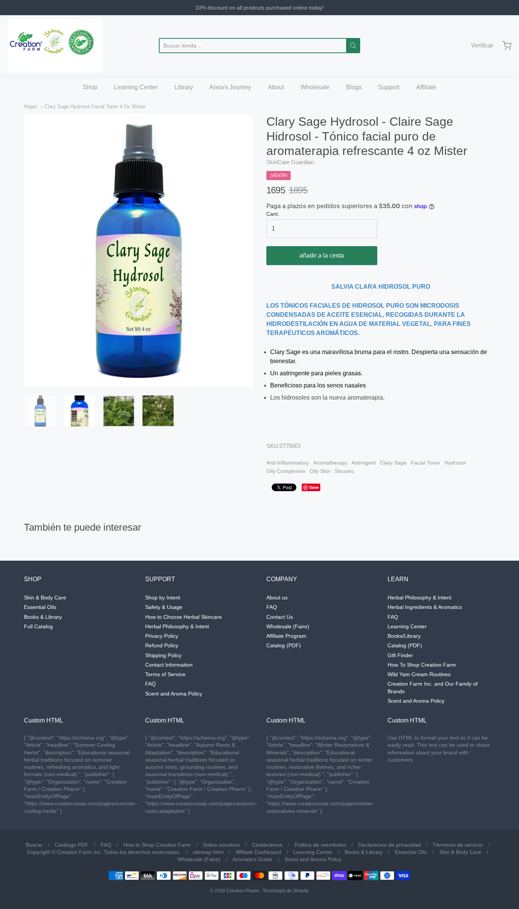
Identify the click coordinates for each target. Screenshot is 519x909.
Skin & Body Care (45, 597)
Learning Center (136, 87)
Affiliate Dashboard (258, 852)
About (276, 87)
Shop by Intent (162, 597)
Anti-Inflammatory (287, 463)
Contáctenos (267, 845)
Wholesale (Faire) (287, 626)
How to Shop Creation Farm (157, 845)
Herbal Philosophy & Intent (177, 626)
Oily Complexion (285, 471)
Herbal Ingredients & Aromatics (425, 607)
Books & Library (43, 617)
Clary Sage (393, 463)
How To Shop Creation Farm (422, 665)
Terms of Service (165, 674)
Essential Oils (40, 607)
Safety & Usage (163, 607)
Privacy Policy (161, 636)
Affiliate (426, 87)
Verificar (482, 45)
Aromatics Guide (252, 859)
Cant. (272, 214)
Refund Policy (161, 645)
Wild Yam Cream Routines (419, 674)
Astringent (363, 463)
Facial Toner (425, 463)
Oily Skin (320, 471)
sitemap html (208, 852)
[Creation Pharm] (55, 45)
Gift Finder (400, 655)
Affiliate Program (286, 636)
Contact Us (279, 617)
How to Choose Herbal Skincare (183, 617)
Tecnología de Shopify (285, 890)
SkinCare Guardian (290, 162)
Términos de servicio (458, 845)
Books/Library (404, 636)
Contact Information (169, 665)
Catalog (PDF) (283, 645)
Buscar (34, 845)
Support (388, 87)
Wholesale (315, 87)
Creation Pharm (242, 890)
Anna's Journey (230, 87)
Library (183, 87)
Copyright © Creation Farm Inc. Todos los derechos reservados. (103, 852)
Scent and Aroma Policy (173, 694)
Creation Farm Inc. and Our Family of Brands (433, 687)
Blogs (354, 87)
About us (277, 597)
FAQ (150, 684)
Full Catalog (38, 626)
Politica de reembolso (320, 845)
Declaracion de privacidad (389, 845)
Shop (90, 87)
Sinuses (344, 471)
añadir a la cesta (321, 255)
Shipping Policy (163, 655)
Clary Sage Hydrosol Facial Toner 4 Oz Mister (95, 106)
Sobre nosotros (221, 845)
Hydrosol (455, 463)
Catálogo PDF (72, 845)
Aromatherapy (330, 463)
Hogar (30, 106)
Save (314, 487)
